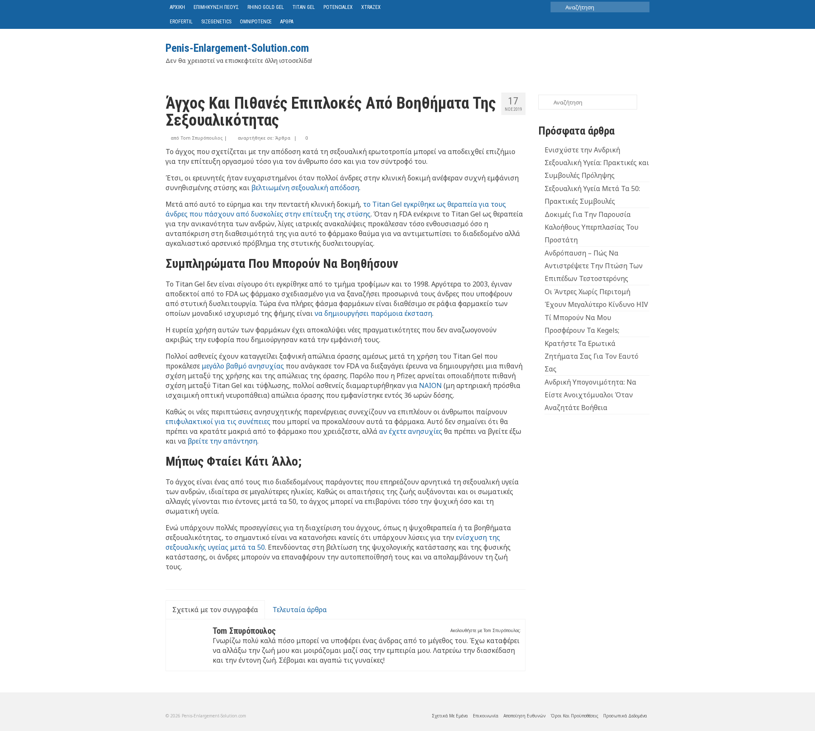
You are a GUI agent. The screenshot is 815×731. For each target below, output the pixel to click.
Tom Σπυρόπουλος (201, 138)
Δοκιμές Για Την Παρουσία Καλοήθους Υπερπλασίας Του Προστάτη (591, 227)
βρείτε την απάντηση (222, 441)
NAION (430, 385)
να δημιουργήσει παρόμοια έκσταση (373, 313)
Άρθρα (282, 138)
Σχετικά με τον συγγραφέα (215, 609)
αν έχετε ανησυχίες (410, 431)
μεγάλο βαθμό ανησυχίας (243, 366)
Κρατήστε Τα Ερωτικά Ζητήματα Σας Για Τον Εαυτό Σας (591, 356)
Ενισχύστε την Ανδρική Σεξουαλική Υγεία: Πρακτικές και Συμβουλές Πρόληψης (597, 162)
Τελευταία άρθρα (300, 609)
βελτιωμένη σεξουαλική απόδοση (305, 187)
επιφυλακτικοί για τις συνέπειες (218, 421)
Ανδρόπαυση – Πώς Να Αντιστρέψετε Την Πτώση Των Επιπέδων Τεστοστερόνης (594, 265)
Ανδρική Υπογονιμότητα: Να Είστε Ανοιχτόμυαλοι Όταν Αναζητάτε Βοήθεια (590, 394)
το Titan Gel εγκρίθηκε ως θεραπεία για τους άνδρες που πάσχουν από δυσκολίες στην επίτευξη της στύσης (336, 209)
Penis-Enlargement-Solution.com (237, 48)
